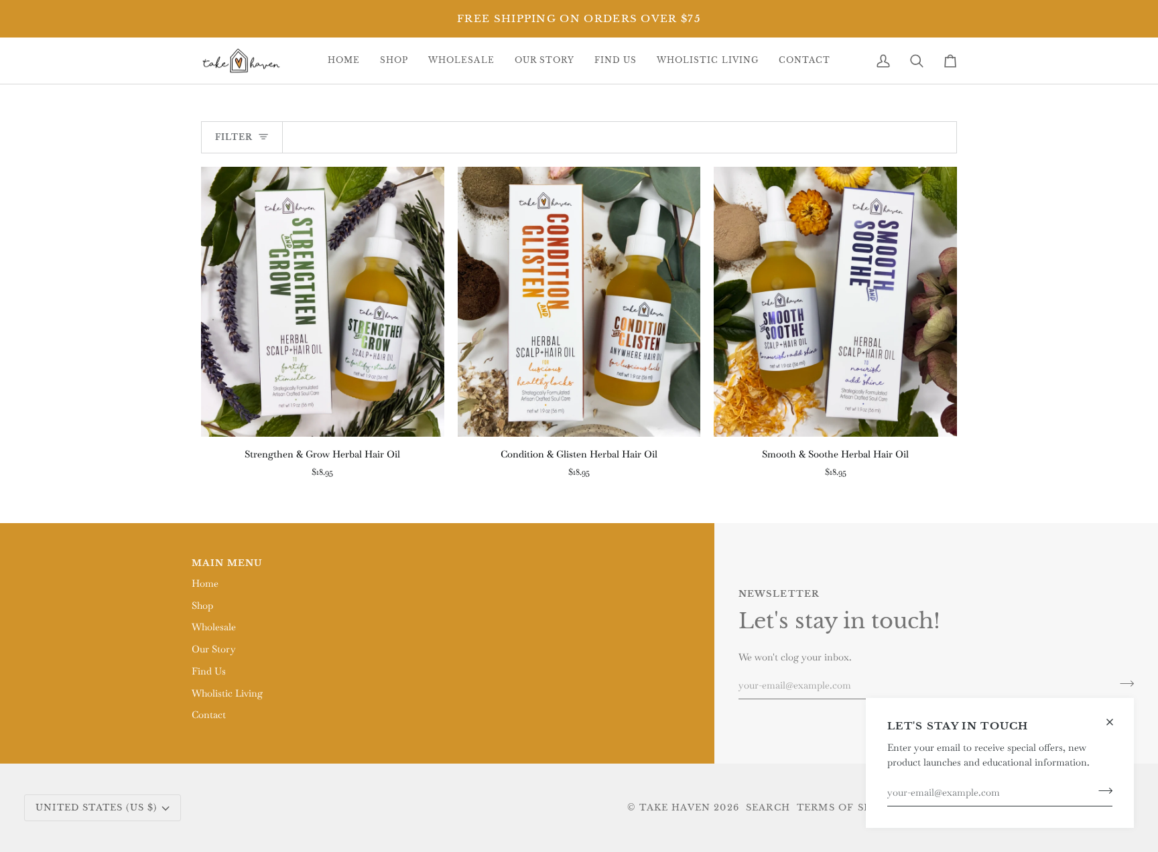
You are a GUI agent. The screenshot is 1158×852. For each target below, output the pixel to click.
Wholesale (214, 627)
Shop (202, 605)
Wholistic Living (227, 693)
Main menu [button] (227, 563)
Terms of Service (850, 807)
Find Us (209, 671)
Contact (209, 715)
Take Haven (674, 807)
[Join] (1101, 790)
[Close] (1115, 716)
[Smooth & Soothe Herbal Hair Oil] (835, 302)
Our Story (214, 649)
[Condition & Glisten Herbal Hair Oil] (579, 302)
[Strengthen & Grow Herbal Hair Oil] (322, 302)
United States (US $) (96, 807)
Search (768, 807)
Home (205, 583)
